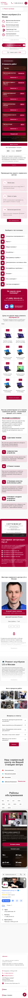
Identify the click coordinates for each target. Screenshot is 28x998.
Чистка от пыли (7, 124)
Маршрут (7, 900)
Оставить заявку (15, 844)
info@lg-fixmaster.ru (8, 975)
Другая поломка (14, 144)
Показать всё (14, 134)
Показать (14, 744)
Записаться (13, 77)
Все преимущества (14, 220)
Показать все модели (14, 397)
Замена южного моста (9, 115)
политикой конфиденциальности (16, 48)
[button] (11, 626)
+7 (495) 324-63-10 (18, 3)
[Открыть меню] (26, 3)
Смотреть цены (15, 849)
